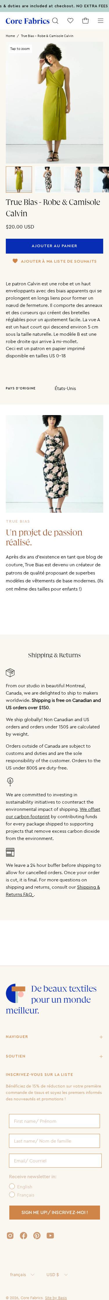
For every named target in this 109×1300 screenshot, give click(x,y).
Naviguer (17, 1037)
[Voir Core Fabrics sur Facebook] (23, 1235)
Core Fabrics (32, 1297)
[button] (55, 20)
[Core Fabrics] (27, 21)
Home (10, 36)
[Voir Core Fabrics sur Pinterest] (37, 1235)
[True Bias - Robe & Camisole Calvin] (19, 179)
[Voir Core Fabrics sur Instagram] (10, 1235)
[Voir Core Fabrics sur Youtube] (50, 1235)
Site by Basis (56, 1297)
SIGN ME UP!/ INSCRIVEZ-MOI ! (55, 1212)
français (18, 1274)
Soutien (16, 1056)
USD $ (53, 1274)
